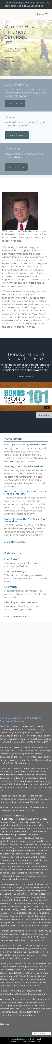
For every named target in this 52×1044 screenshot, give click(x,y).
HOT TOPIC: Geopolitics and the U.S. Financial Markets (25, 492)
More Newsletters (15, 542)
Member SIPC (41, 900)
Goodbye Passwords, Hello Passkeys (25, 444)
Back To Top (40, 1033)
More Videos (26, 377)
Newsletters (13, 438)
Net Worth (10, 586)
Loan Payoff (11, 559)
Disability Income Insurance (20, 602)
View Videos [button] (15, 135)
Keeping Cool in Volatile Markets (23, 466)
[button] (42, 14)
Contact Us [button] (15, 167)
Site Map (4, 1024)
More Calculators (15, 616)
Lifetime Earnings (15, 571)
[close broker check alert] (48, 2)
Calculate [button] (13, 103)
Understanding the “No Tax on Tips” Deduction (25, 520)
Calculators (12, 553)
